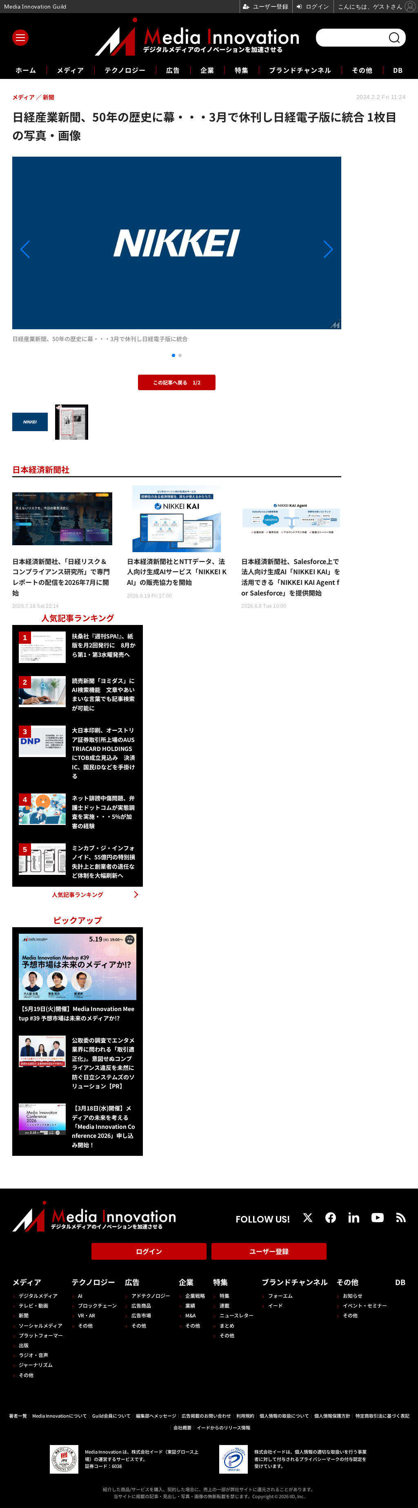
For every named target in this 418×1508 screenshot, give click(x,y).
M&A (190, 1315)
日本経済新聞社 (40, 469)
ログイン (149, 1251)
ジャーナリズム (36, 1364)
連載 (224, 1305)
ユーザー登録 (269, 1251)
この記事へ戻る (176, 382)
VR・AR (86, 1315)
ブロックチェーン (97, 1305)
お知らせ (352, 1295)
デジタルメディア (38, 1295)
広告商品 (141, 1305)
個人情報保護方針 (332, 1415)
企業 (207, 70)
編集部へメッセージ (156, 1415)
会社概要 (182, 1427)
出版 (24, 1345)
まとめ (227, 1325)
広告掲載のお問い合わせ (206, 1415)
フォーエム (280, 1295)
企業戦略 (195, 1295)
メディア (70, 70)
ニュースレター (236, 1315)
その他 (362, 70)
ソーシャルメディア (40, 1325)
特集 (242, 70)
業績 (190, 1305)
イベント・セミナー (365, 1305)
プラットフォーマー (41, 1335)
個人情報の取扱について (284, 1415)
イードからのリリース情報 (223, 1427)
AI (80, 1295)
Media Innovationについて (59, 1415)
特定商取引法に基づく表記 (382, 1415)
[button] (61, 249)
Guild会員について (111, 1415)
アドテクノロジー (150, 1295)
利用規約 (245, 1415)
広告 (173, 70)
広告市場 (141, 1315)
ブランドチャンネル (300, 70)
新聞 (24, 1315)
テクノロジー (125, 70)
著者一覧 (18, 1415)
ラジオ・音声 (33, 1354)
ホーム (26, 70)
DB (398, 70)
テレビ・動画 (33, 1305)
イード (275, 1305)
